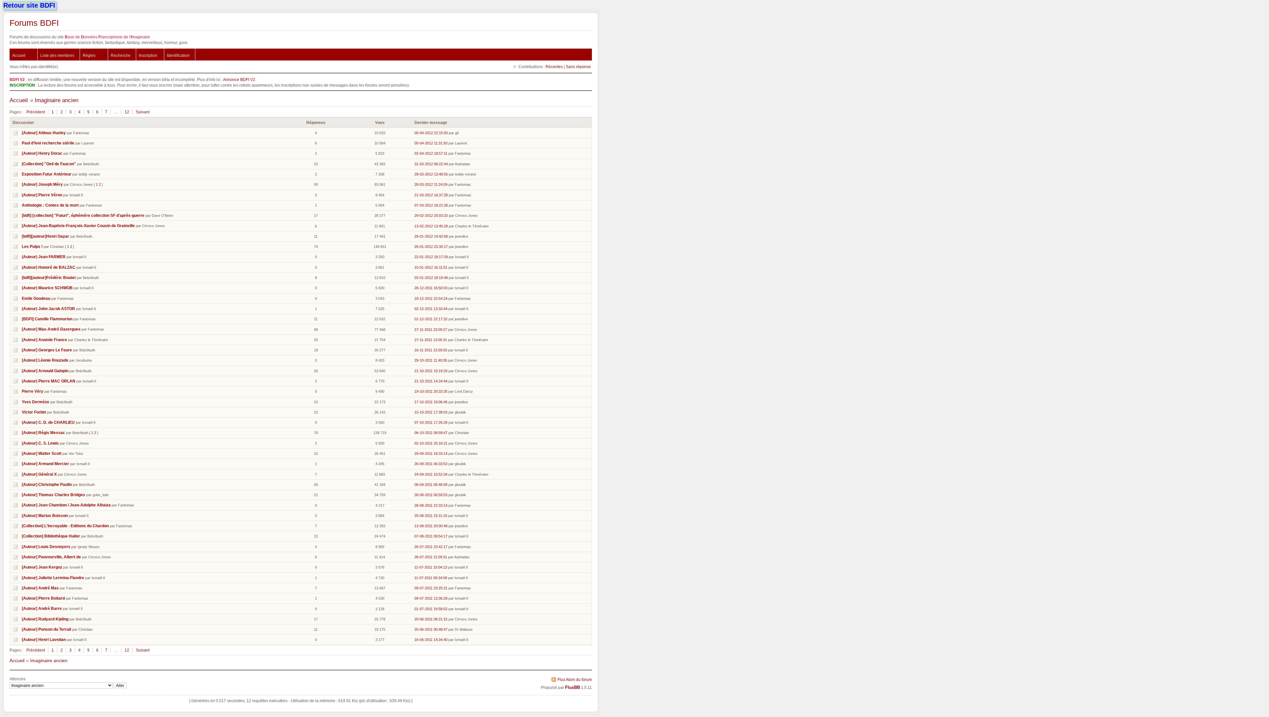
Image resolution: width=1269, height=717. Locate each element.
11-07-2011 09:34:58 (430, 578)
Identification (178, 55)
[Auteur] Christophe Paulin (47, 484)
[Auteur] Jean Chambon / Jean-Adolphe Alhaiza (66, 505)
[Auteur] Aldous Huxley (44, 133)
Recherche (121, 55)
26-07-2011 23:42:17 (430, 547)
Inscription (148, 55)
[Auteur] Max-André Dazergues (51, 329)
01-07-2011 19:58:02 (430, 609)
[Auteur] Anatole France (44, 340)
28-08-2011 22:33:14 (430, 505)
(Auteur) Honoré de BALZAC (48, 267)
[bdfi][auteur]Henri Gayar (45, 236)
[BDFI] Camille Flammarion (47, 319)
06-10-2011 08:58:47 (430, 433)
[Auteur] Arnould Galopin (45, 371)
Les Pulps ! (32, 246)
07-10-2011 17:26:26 (430, 422)
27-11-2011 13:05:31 (430, 340)
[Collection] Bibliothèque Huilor (51, 536)
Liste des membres (57, 55)
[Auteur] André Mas (40, 588)
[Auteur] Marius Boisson (45, 515)
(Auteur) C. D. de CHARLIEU (48, 422)
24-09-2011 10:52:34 (430, 474)
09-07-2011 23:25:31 (430, 588)
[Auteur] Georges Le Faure (47, 350)
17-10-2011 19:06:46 (430, 402)
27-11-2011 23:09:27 (430, 330)
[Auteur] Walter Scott (41, 453)
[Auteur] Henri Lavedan (44, 639)
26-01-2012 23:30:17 (431, 247)
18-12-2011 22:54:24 (430, 298)
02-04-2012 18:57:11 (430, 153)
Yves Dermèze (35, 402)
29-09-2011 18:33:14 (430, 454)
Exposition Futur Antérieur (46, 174)
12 (127, 112)
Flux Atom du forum (575, 679)
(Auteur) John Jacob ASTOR (48, 308)
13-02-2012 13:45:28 (431, 226)
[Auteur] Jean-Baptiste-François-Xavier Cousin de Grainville (78, 225)
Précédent (35, 112)
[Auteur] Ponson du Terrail (46, 629)
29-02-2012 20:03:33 (431, 216)
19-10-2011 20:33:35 (430, 391)
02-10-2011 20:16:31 (430, 443)
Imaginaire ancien (56, 100)
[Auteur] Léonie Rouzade (45, 360)
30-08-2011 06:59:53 (430, 495)
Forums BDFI (34, 22)
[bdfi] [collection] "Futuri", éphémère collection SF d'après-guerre (83, 215)
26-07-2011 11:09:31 (430, 557)
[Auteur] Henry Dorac (42, 153)
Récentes (554, 66)
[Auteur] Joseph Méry (42, 184)
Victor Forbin (34, 412)
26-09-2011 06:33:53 (430, 464)
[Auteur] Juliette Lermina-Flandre (53, 578)
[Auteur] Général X (39, 474)
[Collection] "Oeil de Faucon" (49, 164)
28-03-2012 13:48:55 (431, 174)
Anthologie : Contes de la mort (50, 205)
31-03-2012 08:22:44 (431, 164)
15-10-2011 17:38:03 (430, 412)
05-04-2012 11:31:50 (430, 143)
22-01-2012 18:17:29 (431, 257)
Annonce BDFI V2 (239, 79)
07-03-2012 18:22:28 (431, 205)
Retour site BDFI (29, 5)
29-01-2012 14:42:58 (431, 236)
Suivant (142, 112)
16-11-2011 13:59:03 (430, 350)
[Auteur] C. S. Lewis (40, 443)
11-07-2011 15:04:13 (430, 567)
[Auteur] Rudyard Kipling (45, 619)
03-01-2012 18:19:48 (431, 278)
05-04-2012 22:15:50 (431, 133)
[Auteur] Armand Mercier (45, 463)
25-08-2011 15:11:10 (430, 516)
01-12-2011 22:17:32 (430, 319)
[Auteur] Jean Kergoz (42, 567)
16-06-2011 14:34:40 (430, 640)
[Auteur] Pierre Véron (42, 195)
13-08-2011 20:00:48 (430, 526)
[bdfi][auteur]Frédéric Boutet (49, 277)
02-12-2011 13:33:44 (430, 309)
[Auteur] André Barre (42, 608)
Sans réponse (578, 66)
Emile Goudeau (36, 298)
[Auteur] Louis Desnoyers (46, 546)
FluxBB (572, 687)
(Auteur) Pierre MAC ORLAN (48, 381)
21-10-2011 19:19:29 (430, 371)
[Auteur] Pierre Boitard (43, 598)
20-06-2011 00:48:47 (430, 629)
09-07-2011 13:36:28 (430, 598)
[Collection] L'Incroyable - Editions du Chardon (65, 526)
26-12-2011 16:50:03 (430, 288)
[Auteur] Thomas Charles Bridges (53, 495)
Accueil (18, 55)
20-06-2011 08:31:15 (430, 619)
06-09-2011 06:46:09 (430, 485)
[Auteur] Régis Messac (43, 432)
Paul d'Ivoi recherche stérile (48, 143)
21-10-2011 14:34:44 (430, 381)
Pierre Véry (32, 391)
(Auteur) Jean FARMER (43, 257)
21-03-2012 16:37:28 (431, 195)
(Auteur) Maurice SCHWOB (47, 288)
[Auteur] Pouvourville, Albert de (51, 557)
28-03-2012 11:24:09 (430, 184)
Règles (89, 55)
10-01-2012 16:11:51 (430, 267)
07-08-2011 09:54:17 (430, 536)
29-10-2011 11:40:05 (430, 360)
